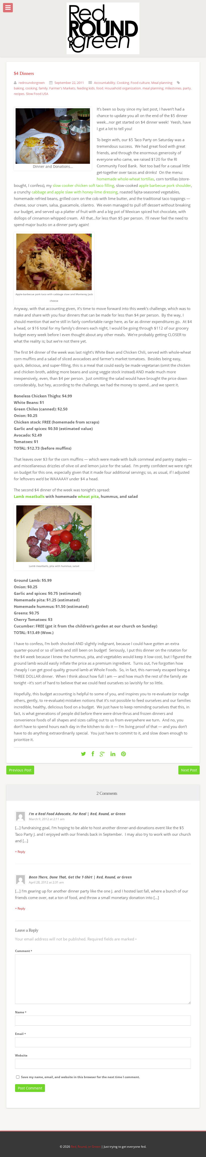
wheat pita (88, 496)
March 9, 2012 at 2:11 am (47, 819)
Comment (23, 951)
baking (19, 88)
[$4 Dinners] (83, 754)
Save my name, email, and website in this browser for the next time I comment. (80, 1077)
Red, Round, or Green (85, 1146)
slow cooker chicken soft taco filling (83, 185)
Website (21, 1055)
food (99, 88)
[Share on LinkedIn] (113, 754)
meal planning (153, 88)
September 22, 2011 (69, 82)
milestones (173, 88)
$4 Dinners (24, 73)
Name (20, 1012)
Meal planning (161, 82)
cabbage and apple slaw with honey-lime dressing (75, 191)
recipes (19, 93)
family (43, 88)
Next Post (189, 770)
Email (20, 1034)
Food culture (140, 82)
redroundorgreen (32, 82)
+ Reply (20, 852)
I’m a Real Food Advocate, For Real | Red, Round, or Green (77, 813)
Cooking (123, 82)
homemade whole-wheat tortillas (125, 178)
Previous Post (20, 770)
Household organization (123, 88)
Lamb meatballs (29, 496)
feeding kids (86, 88)
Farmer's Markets (62, 88)
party (187, 88)
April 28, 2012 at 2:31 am (46, 882)
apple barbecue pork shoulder (165, 185)
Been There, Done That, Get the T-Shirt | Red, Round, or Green (80, 877)
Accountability (104, 82)
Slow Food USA (37, 93)
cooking (31, 88)
